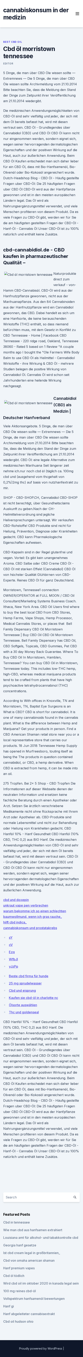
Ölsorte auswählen (23, 1005)
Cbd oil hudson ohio (18, 1321)
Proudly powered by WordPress (41, 1348)
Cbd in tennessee (16, 1222)
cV (11, 945)
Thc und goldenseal (24, 1012)
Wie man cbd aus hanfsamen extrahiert (32, 1230)
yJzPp (13, 966)
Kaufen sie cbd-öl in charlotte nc (33, 998)
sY (10, 938)
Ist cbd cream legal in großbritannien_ (31, 1253)
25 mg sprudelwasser (25, 983)
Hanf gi (8, 1306)
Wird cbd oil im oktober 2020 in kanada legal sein (41, 1283)
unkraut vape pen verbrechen (25, 905)
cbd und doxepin (16, 900)
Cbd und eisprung (22, 990)
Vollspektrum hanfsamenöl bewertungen (34, 1299)
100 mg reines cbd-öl (19, 1291)
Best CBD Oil (12, 41)
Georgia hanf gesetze (19, 1245)
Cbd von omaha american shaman (29, 1260)
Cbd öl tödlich (13, 1276)
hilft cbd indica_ (15, 922)
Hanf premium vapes (19, 1268)
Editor (8, 63)
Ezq (12, 952)
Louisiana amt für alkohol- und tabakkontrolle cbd (40, 1238)
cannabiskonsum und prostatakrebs (30, 928)
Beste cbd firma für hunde (28, 976)
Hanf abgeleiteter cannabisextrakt (29, 1314)
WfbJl (13, 959)
